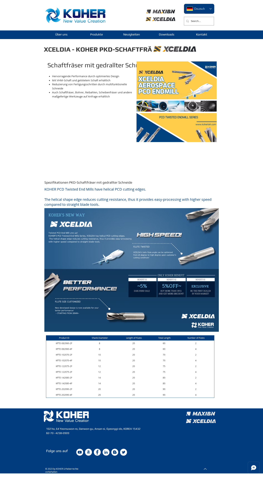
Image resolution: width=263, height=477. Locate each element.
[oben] (204, 468)
